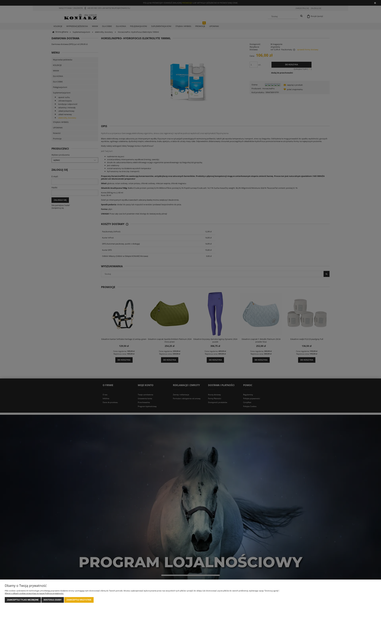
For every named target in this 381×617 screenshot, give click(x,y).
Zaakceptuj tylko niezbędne (23, 600)
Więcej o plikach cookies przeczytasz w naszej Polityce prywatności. (34, 593)
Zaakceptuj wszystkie (79, 600)
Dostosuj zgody (53, 600)
